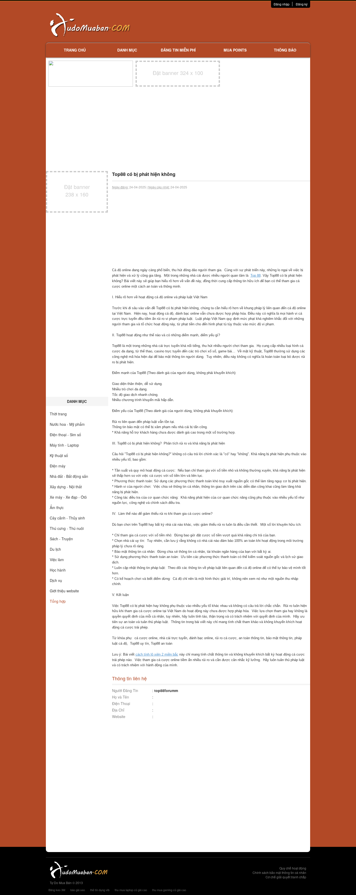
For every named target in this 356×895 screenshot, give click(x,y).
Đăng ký (302, 4)
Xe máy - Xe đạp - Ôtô (68, 497)
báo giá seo (77, 890)
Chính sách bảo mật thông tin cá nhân (279, 872)
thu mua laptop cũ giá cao (131, 890)
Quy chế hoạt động (292, 868)
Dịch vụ (56, 580)
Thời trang (58, 413)
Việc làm (57, 559)
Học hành (58, 570)
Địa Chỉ (118, 710)
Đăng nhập (282, 4)
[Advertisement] (233, 24)
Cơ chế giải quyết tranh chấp (286, 877)
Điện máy (57, 465)
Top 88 (255, 275)
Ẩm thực (57, 507)
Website (118, 716)
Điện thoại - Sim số (65, 434)
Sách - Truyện (61, 538)
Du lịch (55, 549)
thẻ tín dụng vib (99, 890)
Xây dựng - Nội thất (66, 486)
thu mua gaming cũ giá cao (169, 890)
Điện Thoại (121, 703)
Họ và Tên (120, 697)
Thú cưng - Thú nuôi (67, 528)
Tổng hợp (58, 601)
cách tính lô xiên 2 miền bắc (157, 654)
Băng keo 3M (56, 890)
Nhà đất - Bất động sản (69, 476)
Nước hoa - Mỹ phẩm (67, 424)
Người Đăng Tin (125, 690)
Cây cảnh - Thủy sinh (67, 518)
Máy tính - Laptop (64, 445)
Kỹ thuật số (59, 455)
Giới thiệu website (64, 590)
